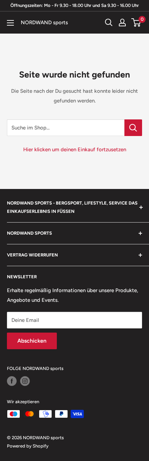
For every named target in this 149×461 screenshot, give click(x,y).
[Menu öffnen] (10, 23)
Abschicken (31, 340)
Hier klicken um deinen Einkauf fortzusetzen (74, 149)
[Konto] (122, 22)
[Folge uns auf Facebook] (12, 381)
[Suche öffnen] (109, 22)
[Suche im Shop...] (133, 127)
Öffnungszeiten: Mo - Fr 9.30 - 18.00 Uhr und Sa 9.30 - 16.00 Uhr (74, 5)
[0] (136, 22)
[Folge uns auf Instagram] (25, 381)
